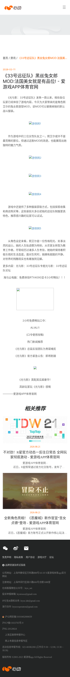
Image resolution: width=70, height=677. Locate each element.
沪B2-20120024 (9, 629)
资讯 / (14, 57)
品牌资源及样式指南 (15, 565)
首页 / (6, 57)
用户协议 (30, 557)
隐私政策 (18, 557)
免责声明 (6, 557)
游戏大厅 (42, 557)
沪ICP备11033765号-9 (12, 623)
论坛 (51, 557)
